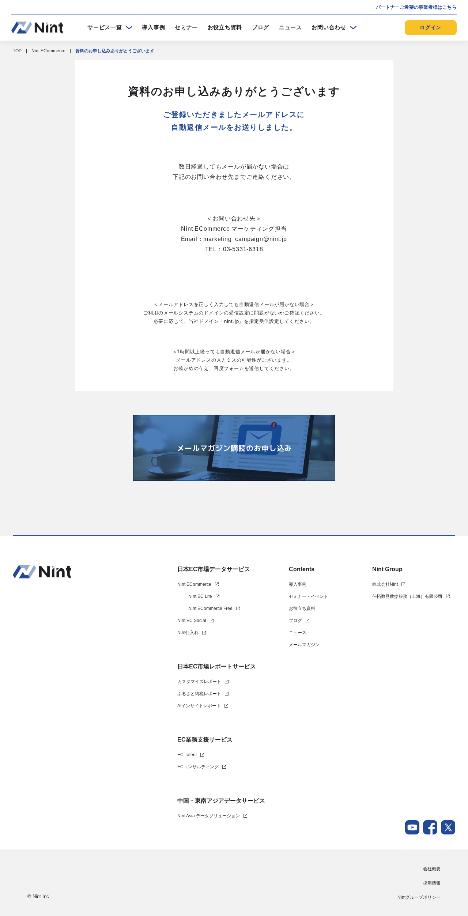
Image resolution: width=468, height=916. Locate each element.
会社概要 (432, 868)
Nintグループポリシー (419, 897)
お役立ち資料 (225, 27)
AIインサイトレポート (199, 705)
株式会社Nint (385, 584)
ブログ (260, 27)
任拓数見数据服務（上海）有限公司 (407, 596)
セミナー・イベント (308, 596)
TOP (17, 50)
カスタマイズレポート (199, 681)
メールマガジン (304, 644)
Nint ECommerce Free (210, 608)
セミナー (186, 27)
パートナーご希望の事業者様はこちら (416, 7)
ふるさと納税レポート (199, 693)
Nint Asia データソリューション (208, 815)
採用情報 (432, 883)
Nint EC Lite (200, 596)
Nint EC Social (191, 620)
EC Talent (187, 754)
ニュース (290, 27)
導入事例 (153, 27)
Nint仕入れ (188, 632)
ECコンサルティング (198, 766)
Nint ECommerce (48, 50)
